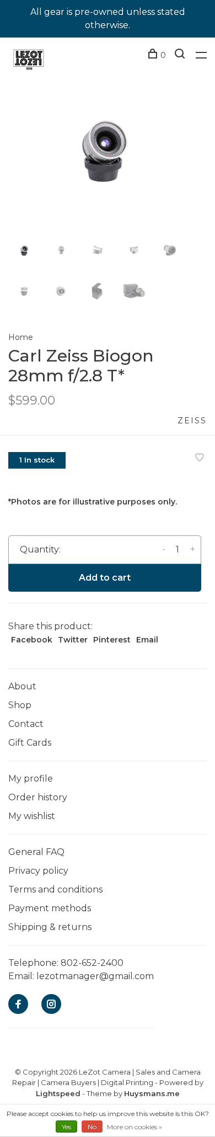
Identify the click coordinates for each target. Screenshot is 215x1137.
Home (20, 337)
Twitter (73, 640)
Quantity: (40, 549)
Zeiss (192, 421)
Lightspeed (58, 1093)
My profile (30, 778)
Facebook (31, 640)
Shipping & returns (50, 927)
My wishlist (31, 816)
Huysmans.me (152, 1093)
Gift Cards (29, 742)
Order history (37, 797)
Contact (26, 724)
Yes (66, 1127)
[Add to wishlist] (199, 458)
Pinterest (112, 640)
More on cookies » (134, 1127)
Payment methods (49, 908)
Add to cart (105, 577)
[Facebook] (18, 1005)
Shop (19, 705)
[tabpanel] (107, 149)
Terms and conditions (55, 889)
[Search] (181, 55)
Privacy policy (38, 870)
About (22, 686)
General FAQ (36, 852)
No (92, 1127)
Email (147, 640)
